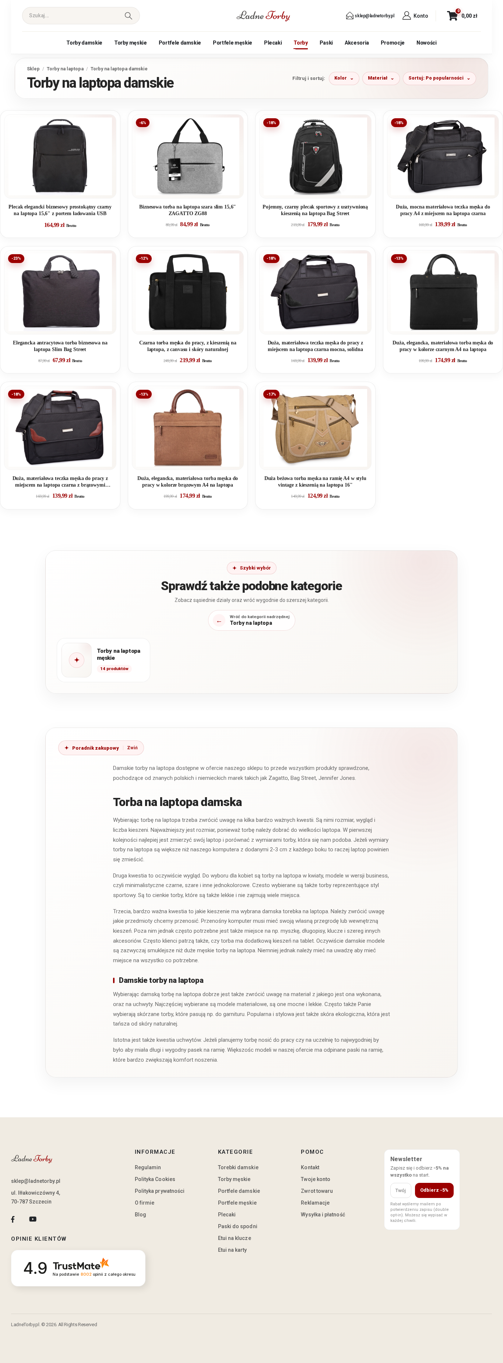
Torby (300, 43)
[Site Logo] (263, 16)
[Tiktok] (52, 1219)
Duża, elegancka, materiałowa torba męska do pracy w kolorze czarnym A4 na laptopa (443, 346)
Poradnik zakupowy (95, 748)
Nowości (426, 43)
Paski (326, 43)
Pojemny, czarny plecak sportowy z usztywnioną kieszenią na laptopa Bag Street (315, 210)
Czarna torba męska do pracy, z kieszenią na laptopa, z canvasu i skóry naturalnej (187, 346)
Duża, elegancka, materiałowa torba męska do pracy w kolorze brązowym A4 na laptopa (187, 482)
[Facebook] (12, 1219)
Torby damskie (84, 43)
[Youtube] (32, 1219)
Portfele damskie (180, 43)
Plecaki (273, 43)
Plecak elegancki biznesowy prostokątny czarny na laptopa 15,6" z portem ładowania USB (60, 210)
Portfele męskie (232, 43)
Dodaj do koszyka (65, 189)
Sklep (33, 68)
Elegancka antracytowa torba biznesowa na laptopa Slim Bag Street (60, 346)
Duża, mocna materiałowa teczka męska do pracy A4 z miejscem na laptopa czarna (443, 210)
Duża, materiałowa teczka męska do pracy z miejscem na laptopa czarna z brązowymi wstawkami (60, 482)
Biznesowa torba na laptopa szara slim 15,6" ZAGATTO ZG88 (187, 210)
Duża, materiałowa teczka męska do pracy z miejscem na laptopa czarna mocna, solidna (315, 346)
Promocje (393, 43)
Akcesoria (357, 43)
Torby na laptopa (65, 68)
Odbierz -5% (434, 1190)
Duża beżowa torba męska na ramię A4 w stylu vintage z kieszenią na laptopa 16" (315, 482)
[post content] (60, 156)
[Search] (128, 15)
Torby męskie (130, 43)
